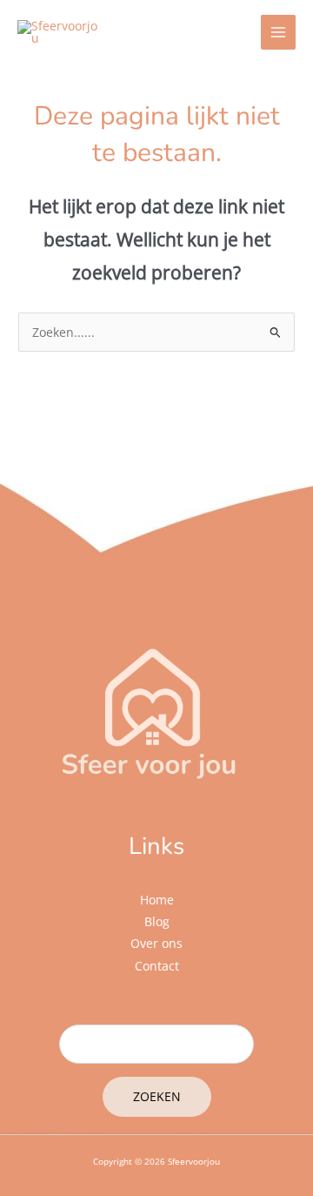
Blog (157, 921)
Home (157, 899)
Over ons (156, 943)
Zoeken (157, 1096)
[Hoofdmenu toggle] (278, 32)
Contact (157, 965)
